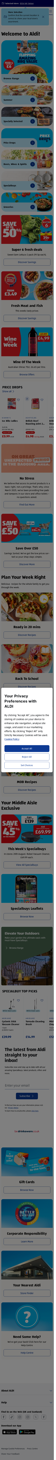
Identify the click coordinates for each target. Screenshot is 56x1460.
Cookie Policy (11, 739)
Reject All (27, 756)
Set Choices (27, 765)
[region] (26, 730)
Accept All (27, 748)
